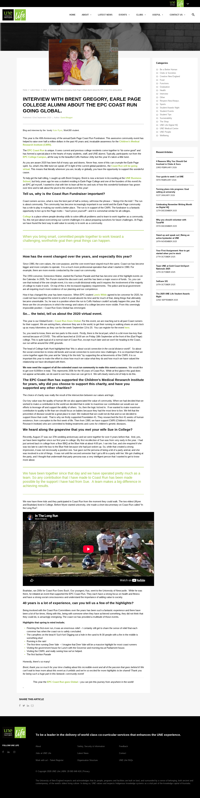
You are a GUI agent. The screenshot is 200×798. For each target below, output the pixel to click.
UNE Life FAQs (126, 760)
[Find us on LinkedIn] (9, 752)
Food (162, 80)
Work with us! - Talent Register (49, 760)
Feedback (123, 746)
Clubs (139, 15)
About (85, 15)
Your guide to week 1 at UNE (170, 176)
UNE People (165, 132)
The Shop (164, 121)
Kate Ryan (57, 130)
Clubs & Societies (168, 73)
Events (123, 15)
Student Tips (165, 114)
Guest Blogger (66, 118)
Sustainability (166, 118)
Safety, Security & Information (91, 746)
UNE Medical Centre (169, 128)
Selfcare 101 (162, 281)
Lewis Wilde (100, 294)
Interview (164, 94)
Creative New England (170, 76)
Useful (156, 15)
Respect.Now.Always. (170, 101)
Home (72, 15)
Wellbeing (164, 135)
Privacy (86, 771)
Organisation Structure (87, 760)
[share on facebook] (20, 706)
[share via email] (32, 706)
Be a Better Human (168, 69)
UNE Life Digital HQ (169, 125)
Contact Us (176, 15)
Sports (163, 104)
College (27, 216)
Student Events (167, 111)
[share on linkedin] (28, 706)
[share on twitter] (24, 706)
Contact (122, 753)
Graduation (165, 87)
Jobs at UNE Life (43, 753)
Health (163, 90)
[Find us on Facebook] (3, 752)
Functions (164, 83)
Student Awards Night (169, 107)
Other (162, 97)
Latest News (105, 15)
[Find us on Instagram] (14, 752)
